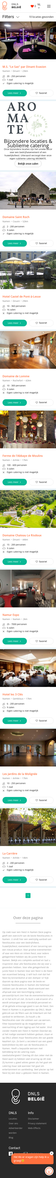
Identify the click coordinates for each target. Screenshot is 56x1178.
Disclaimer (33, 1118)
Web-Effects (34, 1128)
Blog (11, 1137)
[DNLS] (11, 6)
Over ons (13, 1123)
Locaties (13, 1118)
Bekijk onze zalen (28, 163)
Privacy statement (37, 1123)
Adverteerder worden (16, 1130)
